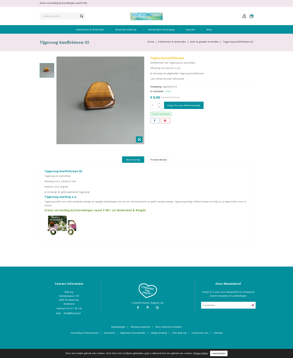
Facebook (138, 308)
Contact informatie (69, 283)
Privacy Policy (200, 353)
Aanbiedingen (118, 326)
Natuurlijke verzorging (161, 29)
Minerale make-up (126, 29)
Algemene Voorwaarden (133, 332)
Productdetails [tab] (158, 159)
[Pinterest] (165, 120)
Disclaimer (109, 332)
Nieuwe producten (140, 326)
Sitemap (218, 332)
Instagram (158, 308)
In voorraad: (156, 91)
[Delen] (154, 120)
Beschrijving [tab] (133, 159)
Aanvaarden (218, 353)
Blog (209, 29)
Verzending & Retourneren (85, 332)
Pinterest (148, 308)
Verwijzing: (156, 86)
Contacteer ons (200, 332)
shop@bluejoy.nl (72, 313)
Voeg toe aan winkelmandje (183, 105)
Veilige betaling (159, 332)
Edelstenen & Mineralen (90, 29)
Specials (190, 29)
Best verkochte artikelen (169, 326)
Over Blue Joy (179, 332)
